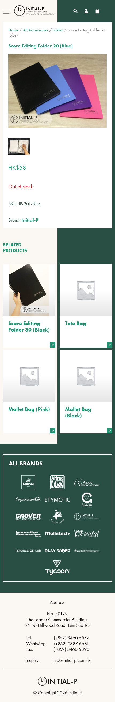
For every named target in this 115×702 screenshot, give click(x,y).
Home (13, 30)
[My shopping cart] (97, 11)
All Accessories (35, 30)
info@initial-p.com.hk (71, 660)
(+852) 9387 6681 (71, 643)
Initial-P (29, 220)
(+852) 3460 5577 (71, 638)
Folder (58, 30)
